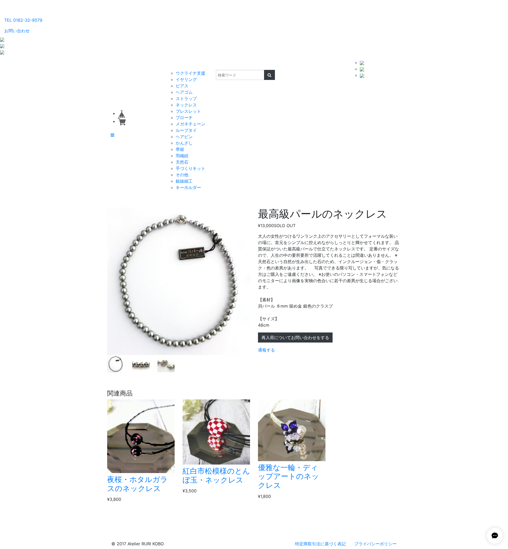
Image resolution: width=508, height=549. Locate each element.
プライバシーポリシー (375, 543)
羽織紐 (182, 155)
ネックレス (186, 104)
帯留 (180, 149)
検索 (212, 64)
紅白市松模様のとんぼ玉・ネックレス (216, 475)
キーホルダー (188, 187)
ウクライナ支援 (190, 73)
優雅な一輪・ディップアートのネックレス (288, 476)
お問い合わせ (17, 30)
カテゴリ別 (178, 64)
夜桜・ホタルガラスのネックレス (137, 484)
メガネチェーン (190, 124)
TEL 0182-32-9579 (23, 20)
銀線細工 (184, 181)
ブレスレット (188, 111)
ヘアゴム (184, 92)
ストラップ (186, 98)
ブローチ (184, 117)
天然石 (182, 162)
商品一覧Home (148, 64)
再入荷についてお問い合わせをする (295, 337)
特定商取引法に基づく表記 (320, 543)
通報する (266, 350)
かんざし (184, 143)
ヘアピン (184, 136)
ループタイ (186, 130)
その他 (182, 174)
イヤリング (186, 79)
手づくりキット (190, 168)
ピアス (182, 85)
